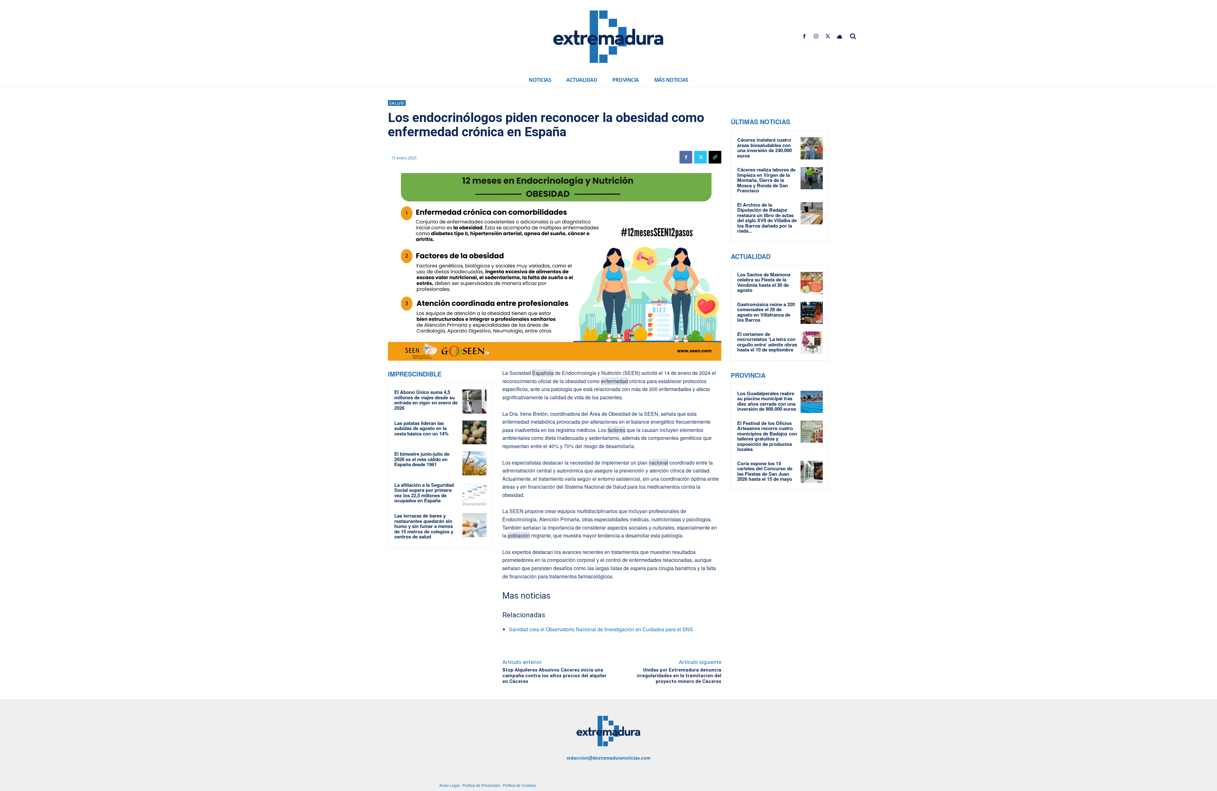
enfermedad (614, 381)
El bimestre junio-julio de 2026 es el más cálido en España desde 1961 (421, 459)
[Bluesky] (839, 36)
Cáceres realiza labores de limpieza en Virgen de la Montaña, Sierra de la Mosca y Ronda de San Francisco (766, 180)
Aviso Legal (449, 785)
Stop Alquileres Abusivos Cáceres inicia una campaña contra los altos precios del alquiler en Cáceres (554, 675)
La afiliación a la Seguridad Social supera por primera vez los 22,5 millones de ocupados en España (424, 492)
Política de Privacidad (481, 785)
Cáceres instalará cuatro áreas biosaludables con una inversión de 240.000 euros (764, 147)
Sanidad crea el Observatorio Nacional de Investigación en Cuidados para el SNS (601, 629)
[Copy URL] (715, 157)
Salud (396, 103)
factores (616, 430)
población (519, 535)
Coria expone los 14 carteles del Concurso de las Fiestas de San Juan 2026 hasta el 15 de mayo (764, 471)
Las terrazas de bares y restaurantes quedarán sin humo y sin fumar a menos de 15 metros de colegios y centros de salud (423, 526)
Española (543, 372)
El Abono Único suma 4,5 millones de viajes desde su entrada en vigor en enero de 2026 (426, 400)
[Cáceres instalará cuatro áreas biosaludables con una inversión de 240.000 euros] (812, 148)
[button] (853, 36)
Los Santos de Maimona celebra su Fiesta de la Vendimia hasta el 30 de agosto (763, 282)
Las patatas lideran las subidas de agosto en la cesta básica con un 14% (421, 428)
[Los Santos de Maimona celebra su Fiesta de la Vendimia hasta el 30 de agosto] (812, 283)
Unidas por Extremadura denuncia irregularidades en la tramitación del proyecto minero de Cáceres (679, 675)
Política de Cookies (519, 785)
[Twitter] (828, 36)
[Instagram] (816, 36)
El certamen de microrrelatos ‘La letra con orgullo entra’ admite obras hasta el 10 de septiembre (767, 342)
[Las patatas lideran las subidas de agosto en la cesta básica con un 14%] (474, 433)
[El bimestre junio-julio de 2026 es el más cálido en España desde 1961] (474, 463)
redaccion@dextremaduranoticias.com (608, 758)
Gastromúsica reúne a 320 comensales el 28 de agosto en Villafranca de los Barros (766, 312)
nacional (658, 462)
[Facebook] (804, 36)
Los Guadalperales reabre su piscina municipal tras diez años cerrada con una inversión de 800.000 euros (766, 401)
